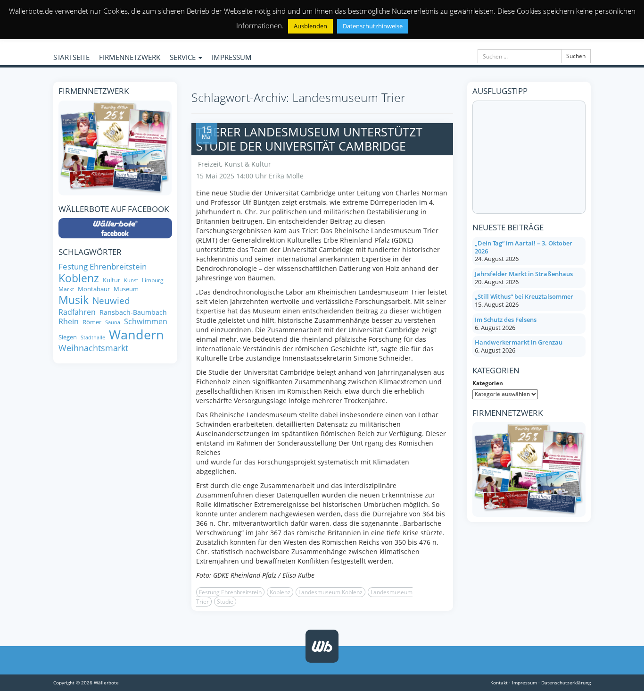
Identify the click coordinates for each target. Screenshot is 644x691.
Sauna (112, 323)
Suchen (576, 56)
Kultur (111, 280)
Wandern (136, 335)
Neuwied (111, 301)
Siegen (67, 337)
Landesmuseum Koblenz (330, 592)
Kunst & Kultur (247, 164)
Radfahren (77, 312)
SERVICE (184, 57)
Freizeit (209, 164)
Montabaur (94, 289)
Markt (66, 289)
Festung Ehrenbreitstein (230, 592)
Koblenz (280, 592)
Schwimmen (145, 321)
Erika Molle (286, 175)
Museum (126, 289)
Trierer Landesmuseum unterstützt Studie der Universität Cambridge (309, 139)
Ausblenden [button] (310, 26)
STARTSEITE (71, 57)
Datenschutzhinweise (373, 26)
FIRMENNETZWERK (129, 57)
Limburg (153, 280)
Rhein (68, 321)
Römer (92, 322)
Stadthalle (93, 338)
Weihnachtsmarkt (93, 348)
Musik (73, 300)
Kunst (131, 281)
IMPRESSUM (232, 57)
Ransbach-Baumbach (133, 312)
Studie (225, 602)
